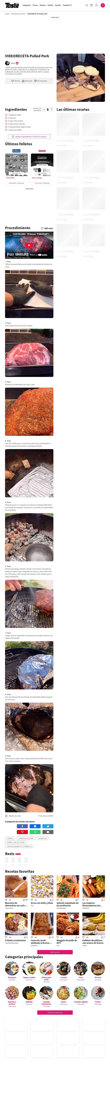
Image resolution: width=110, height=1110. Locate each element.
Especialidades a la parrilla (19, 846)
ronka (84, 946)
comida (10, 838)
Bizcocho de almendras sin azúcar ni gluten (16, 904)
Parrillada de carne (16, 842)
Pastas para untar (46, 978)
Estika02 (85, 908)
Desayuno (12, 977)
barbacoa (43, 838)
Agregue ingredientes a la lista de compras (30, 136)
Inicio (7, 14)
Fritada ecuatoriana (15, 940)
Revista (58, 5)
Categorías (26, 5)
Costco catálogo (37, 178)
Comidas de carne (18, 14)
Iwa (32, 906)
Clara (13, 63)
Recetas (43, 5)
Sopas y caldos (29, 977)
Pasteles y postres (12, 1003)
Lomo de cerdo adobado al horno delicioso (40, 941)
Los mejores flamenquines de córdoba (91, 904)
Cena (81, 977)
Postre (98, 1002)
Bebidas (29, 1002)
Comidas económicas (46, 1003)
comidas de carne (25, 838)
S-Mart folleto (10, 178)
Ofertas (50, 5)
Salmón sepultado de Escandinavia (68, 904)
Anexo (63, 1002)
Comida (63, 977)
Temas (35, 5)
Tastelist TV (67, 5)
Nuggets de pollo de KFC (67, 941)
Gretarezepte (61, 908)
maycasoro (9, 908)
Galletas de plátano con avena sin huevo (92, 941)
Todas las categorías (55, 1012)
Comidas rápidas (81, 1002)
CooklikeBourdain (11, 943)
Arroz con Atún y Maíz (42, 903)
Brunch (98, 977)
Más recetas (55, 952)
